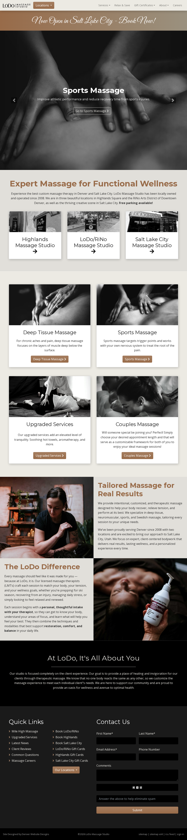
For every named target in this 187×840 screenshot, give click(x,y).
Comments (103, 766)
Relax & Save (122, 5)
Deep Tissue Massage (48, 359)
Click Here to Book (91, 111)
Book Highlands (66, 737)
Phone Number (149, 749)
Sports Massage (136, 359)
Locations (43, 5)
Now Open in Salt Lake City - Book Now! (93, 21)
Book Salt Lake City (69, 743)
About (163, 5)
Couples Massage (136, 456)
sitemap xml (156, 834)
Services (103, 5)
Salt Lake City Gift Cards (72, 761)
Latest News (20, 743)
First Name (104, 733)
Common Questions (25, 755)
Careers (177, 5)
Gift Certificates (143, 5)
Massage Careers (24, 761)
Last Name (147, 733)
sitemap (143, 834)
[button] (14, 100)
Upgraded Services (49, 456)
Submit (137, 810)
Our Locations (65, 770)
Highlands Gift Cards (70, 755)
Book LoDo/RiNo (67, 731)
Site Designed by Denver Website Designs (26, 834)
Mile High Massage (25, 731)
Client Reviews (21, 749)
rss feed (170, 834)
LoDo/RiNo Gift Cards (70, 749)
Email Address (106, 749)
